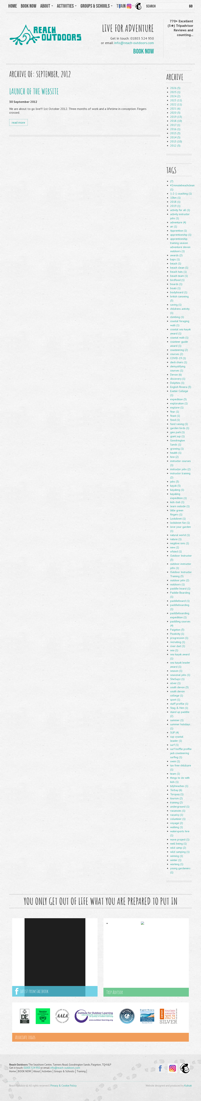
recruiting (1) (177, 642)
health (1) (175, 453)
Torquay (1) (177, 794)
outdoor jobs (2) (179, 580)
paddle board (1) (180, 588)
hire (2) (174, 457)
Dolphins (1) (177, 383)
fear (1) (174, 411)
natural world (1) (180, 535)
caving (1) (176, 304)
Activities (47, 1071)
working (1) (176, 864)
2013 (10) (176, 141)
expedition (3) (178, 399)
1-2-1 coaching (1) (181, 193)
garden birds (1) (179, 428)
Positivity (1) (177, 634)
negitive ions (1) (179, 543)
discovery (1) (177, 378)
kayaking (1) (177, 490)
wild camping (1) (180, 852)
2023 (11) (176, 100)
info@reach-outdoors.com (134, 43)
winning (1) (176, 856)
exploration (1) (179, 403)
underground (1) (179, 806)
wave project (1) (179, 839)
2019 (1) (175, 206)
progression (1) (179, 638)
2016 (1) (175, 129)
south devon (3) (179, 687)
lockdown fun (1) (180, 522)
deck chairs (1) (178, 362)
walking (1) (176, 827)
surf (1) (174, 745)
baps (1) (175, 259)
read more (18, 122)
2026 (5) (175, 88)
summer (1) (177, 720)
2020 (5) (175, 112)
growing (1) (177, 448)
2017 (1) (175, 125)
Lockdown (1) (178, 518)
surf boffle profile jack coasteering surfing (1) (181, 753)
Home (12, 6)
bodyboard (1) (178, 292)
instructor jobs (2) (180, 469)
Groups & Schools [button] (95, 6)
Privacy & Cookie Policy (63, 1085)
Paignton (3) (177, 629)
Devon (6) (176, 374)
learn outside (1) (180, 506)
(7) (171, 181)
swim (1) (175, 761)
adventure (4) (178, 222)
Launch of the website (34, 91)
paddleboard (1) (180, 601)
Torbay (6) (176, 790)
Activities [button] (66, 6)
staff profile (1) (179, 703)
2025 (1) (175, 92)
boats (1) (175, 288)
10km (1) (175, 197)
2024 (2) (175, 96)
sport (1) (175, 699)
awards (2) (176, 255)
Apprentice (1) (178, 230)
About (36, 1071)
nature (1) (176, 539)
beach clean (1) (179, 267)
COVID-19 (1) (178, 358)
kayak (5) (175, 485)
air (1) (173, 226)
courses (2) (176, 354)
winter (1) (175, 860)
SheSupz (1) (177, 679)
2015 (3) (175, 133)
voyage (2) (176, 823)
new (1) (174, 547)
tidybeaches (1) (179, 786)
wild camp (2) (178, 847)
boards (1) (176, 284)
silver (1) (175, 683)
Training (81, 1071)
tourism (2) (176, 798)
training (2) (176, 802)
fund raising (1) (179, 424)
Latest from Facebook (33, 991)
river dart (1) (177, 646)
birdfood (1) (177, 280)
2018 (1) (175, 202)
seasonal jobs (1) (180, 675)
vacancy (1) (176, 815)
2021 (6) (175, 108)
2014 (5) (175, 137)
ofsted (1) (176, 551)
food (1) (175, 420)
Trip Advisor (114, 992)
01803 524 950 (32, 1067)
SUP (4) (174, 732)
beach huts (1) (178, 271)
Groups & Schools (64, 1071)
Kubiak (188, 1085)
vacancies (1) (177, 810)
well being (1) (178, 843)
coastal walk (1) (179, 337)
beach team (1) (179, 276)
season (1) (176, 671)
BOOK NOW (28, 6)
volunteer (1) (177, 819)
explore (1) (177, 407)
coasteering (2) (179, 350)
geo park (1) (177, 432)
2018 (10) (176, 121)
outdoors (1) (177, 584)
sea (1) (174, 650)
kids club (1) (177, 502)
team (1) (175, 773)
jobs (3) (174, 481)
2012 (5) (175, 145)
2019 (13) (176, 117)
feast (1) (175, 415)
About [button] (45, 6)
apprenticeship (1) (180, 234)
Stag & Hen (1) (179, 708)
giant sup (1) (177, 436)
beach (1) (175, 263)
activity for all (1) (180, 210)
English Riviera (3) (180, 387)
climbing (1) (177, 317)
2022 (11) (176, 104)
